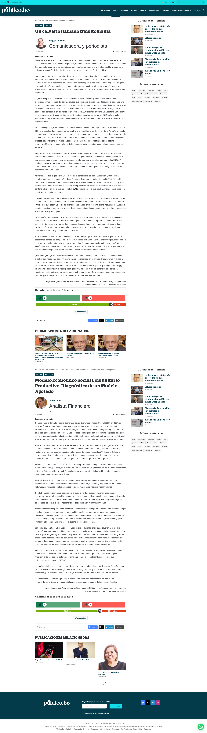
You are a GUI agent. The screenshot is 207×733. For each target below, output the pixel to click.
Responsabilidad (137, 101)
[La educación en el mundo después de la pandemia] (112, 343)
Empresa (143, 10)
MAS (148, 94)
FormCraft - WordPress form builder (95, 713)
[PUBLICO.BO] (16, 10)
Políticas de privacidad (102, 723)
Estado (159, 90)
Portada (147, 97)
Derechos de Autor (87, 723)
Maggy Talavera (57, 41)
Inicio (39, 21)
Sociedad (166, 10)
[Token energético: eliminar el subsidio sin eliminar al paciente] (137, 50)
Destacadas (81, 312)
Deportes (197, 10)
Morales (154, 94)
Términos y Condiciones (117, 723)
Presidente (156, 97)
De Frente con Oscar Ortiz (181, 10)
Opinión (115, 10)
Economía (124, 10)
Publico (164, 97)
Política (134, 10)
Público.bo (105, 10)
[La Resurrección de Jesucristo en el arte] (81, 343)
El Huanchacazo (153, 38)
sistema (157, 101)
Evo (165, 90)
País (133, 97)
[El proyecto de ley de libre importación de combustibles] (137, 62)
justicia (134, 94)
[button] (201, 727)
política (140, 97)
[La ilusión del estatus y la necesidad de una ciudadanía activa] (137, 29)
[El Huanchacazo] (137, 41)
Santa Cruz (148, 101)
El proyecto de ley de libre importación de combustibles (158, 61)
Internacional (154, 10)
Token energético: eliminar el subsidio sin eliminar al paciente (157, 50)
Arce (133, 90)
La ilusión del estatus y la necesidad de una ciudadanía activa (157, 29)
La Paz (142, 94)
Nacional (162, 94)
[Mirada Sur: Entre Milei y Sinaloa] (137, 74)
